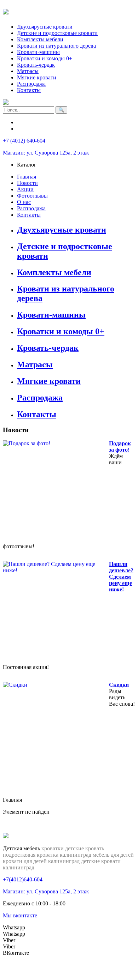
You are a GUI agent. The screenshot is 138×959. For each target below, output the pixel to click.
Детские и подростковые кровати (57, 33)
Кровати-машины (38, 52)
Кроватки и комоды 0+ (44, 58)
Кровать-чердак (36, 65)
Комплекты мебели (40, 39)
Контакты (29, 90)
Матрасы (28, 71)
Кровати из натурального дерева (56, 46)
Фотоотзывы (32, 196)
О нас (24, 202)
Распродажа (31, 84)
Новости (27, 183)
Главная (26, 177)
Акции (25, 189)
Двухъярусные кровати (45, 27)
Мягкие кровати (36, 77)
